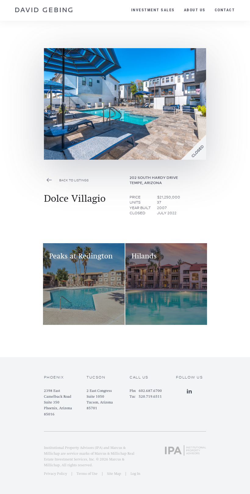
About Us (194, 10)
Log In (135, 474)
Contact (225, 10)
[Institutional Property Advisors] (185, 449)
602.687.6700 (150, 391)
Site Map (114, 474)
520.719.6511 (150, 397)
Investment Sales (153, 10)
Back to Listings (74, 180)
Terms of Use (87, 474)
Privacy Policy (55, 474)
